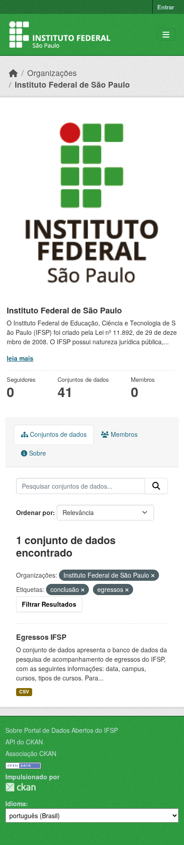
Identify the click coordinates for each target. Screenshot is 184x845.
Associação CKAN (30, 753)
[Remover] (153, 575)
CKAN (20, 787)
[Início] (13, 72)
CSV (24, 691)
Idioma (15, 803)
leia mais (20, 358)
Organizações (52, 72)
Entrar (165, 7)
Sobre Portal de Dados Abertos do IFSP (61, 730)
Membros (123, 434)
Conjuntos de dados (57, 434)
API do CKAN (24, 741)
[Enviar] (156, 486)
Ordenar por (34, 512)
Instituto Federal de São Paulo (72, 84)
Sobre (36, 452)
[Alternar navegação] (166, 34)
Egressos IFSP (41, 637)
